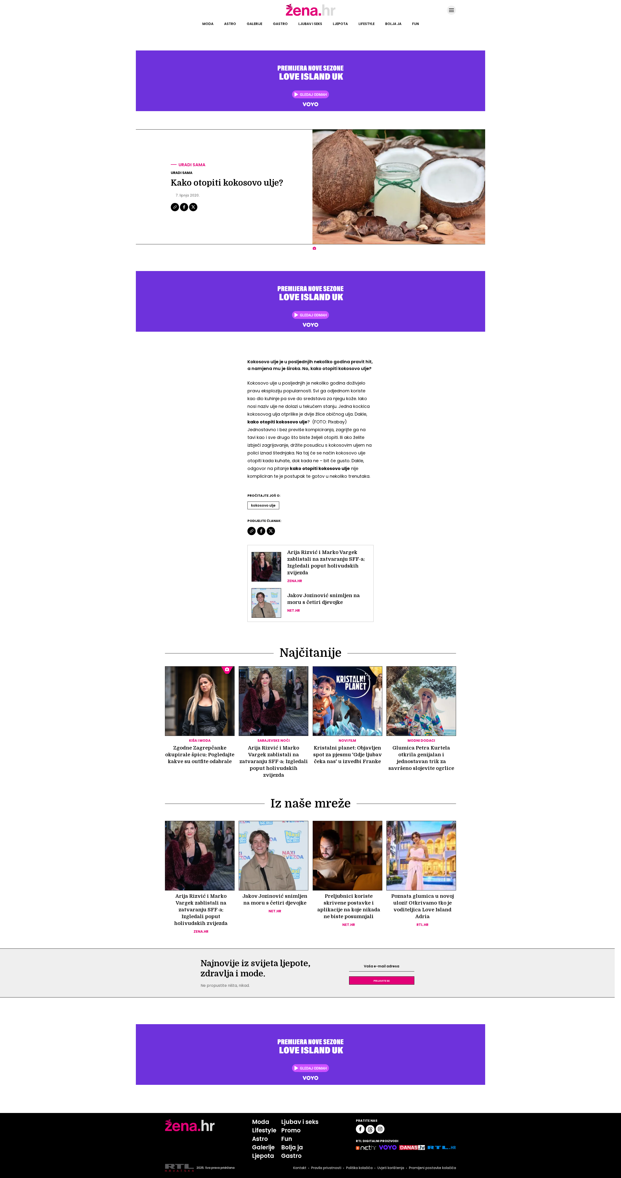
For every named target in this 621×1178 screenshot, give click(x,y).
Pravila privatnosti (326, 1168)
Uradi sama (192, 165)
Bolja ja (393, 23)
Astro (230, 23)
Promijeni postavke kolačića (432, 1168)
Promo (291, 1130)
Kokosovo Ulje (263, 505)
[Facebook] (184, 210)
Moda (207, 23)
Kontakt (299, 1168)
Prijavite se (382, 980)
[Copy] (175, 210)
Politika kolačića (359, 1168)
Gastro (280, 23)
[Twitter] (193, 210)
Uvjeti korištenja (390, 1168)
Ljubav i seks (310, 23)
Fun (415, 23)
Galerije (254, 23)
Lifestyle (367, 23)
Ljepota (340, 23)
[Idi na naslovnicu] (310, 15)
